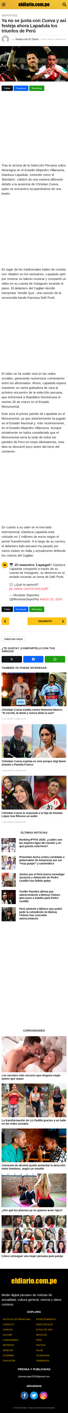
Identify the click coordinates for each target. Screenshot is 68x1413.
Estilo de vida (44, 1330)
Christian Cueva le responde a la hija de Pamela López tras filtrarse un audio (32, 814)
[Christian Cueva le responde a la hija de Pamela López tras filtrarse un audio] (34, 792)
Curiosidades (11, 1340)
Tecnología (42, 1355)
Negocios (41, 1335)
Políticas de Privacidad (16, 1319)
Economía (8, 1355)
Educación (9, 1361)
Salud (39, 1350)
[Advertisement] (34, 128)
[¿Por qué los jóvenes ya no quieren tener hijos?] (34, 1190)
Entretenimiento (46, 1319)
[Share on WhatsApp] (55, 659)
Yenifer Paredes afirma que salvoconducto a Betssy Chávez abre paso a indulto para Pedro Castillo (39, 896)
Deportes (9, 15)
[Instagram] (43, 1395)
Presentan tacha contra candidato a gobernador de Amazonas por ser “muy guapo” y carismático (42, 860)
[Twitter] (34, 1395)
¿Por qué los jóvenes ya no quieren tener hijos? (32, 1210)
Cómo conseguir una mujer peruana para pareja (32, 1256)
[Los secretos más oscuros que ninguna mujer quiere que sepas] (34, 1054)
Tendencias (42, 1361)
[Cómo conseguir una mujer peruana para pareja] (34, 1234)
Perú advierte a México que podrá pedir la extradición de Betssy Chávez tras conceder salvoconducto (40, 913)
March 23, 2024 (51, 599)
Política (41, 1345)
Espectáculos (44, 1324)
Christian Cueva (13, 639)
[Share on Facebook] (33, 659)
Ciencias (8, 1330)
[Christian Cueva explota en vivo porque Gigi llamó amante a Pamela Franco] (34, 741)
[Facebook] (24, 1395)
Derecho (8, 1350)
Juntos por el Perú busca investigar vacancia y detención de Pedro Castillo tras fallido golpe (42, 877)
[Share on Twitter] (12, 659)
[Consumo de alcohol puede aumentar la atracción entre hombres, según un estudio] (34, 1145)
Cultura (7, 1335)
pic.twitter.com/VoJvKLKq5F (29, 588)
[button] (4, 4)
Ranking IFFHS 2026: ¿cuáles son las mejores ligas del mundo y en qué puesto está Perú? (40, 843)
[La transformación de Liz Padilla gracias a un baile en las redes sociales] (34, 1100)
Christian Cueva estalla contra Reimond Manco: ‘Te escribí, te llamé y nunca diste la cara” (32, 711)
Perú (39, 1340)
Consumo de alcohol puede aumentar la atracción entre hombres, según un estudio (33, 1167)
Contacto (8, 1324)
